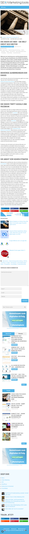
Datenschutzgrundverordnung (14, 50)
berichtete (13, 120)
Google (7, 51)
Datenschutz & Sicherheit (6, 46)
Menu (4, 7)
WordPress (4, 484)
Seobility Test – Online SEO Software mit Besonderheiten (18, 415)
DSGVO (22, 50)
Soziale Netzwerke (16, 52)
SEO (3, 482)
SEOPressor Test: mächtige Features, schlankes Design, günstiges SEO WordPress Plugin (19, 339)
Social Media (9, 52)
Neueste (21, 333)
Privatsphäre (3, 52)
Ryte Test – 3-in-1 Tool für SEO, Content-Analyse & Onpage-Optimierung (18, 376)
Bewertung (8, 333)
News (13, 46)
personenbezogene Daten (21, 51)
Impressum (13, 528)
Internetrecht (12, 51)
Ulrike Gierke (4, 48)
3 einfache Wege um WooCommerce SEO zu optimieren (17, 425)
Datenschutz (4, 50)
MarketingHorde (21, 528)
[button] (5, 208)
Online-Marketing (6, 480)
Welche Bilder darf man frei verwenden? (14, 508)
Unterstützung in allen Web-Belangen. (13, 328)
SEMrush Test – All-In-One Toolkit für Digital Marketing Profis (18, 349)
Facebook (3, 51)
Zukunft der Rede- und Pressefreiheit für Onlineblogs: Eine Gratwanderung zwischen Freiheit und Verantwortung (13, 501)
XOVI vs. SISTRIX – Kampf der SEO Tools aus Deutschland (18, 405)
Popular (8, 390)
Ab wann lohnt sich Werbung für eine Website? (17, 435)
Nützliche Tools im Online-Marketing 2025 (14, 497)
